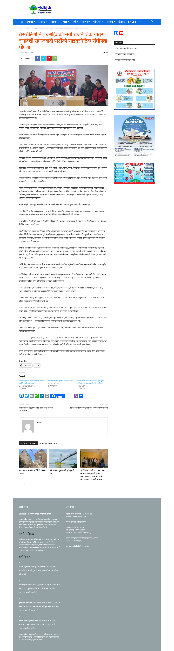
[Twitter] (43, 58)
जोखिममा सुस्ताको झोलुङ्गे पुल (124, 54)
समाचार (30, 21)
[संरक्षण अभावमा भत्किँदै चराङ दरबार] (33, 458)
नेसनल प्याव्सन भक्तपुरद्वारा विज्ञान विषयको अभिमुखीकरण (89, 408)
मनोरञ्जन (97, 21)
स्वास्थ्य (84, 21)
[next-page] (24, 484)
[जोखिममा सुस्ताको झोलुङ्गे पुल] (63, 458)
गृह (22, 21)
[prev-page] (20, 484)
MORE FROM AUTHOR (48, 443)
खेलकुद (121, 21)
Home (21, 29)
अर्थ (74, 21)
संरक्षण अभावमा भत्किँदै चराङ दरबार (126, 48)
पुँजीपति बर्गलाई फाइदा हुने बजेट (125, 60)
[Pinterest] (49, 58)
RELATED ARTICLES (28, 443)
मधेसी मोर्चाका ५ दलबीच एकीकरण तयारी (60, 381)
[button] (152, 22)
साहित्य (110, 21)
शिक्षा (65, 21)
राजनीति (41, 21)
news (39, 422)
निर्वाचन (54, 21)
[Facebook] (37, 58)
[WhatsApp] (54, 58)
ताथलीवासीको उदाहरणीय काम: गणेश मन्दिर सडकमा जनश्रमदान (36, 409)
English (133, 21)
